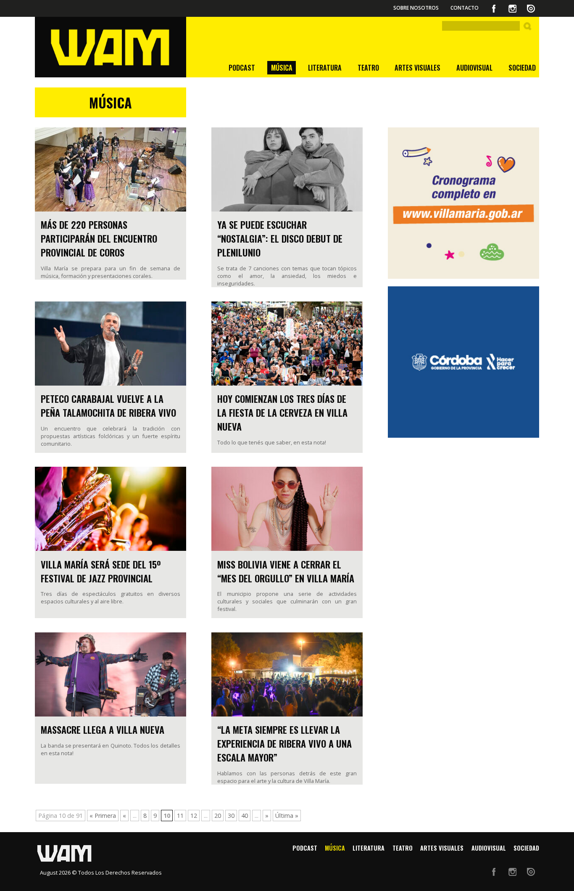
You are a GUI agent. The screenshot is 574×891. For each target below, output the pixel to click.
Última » (286, 816)
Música (281, 68)
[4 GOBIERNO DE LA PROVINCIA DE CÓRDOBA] (463, 362)
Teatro (368, 68)
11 (180, 816)
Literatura (325, 68)
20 (217, 816)
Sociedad (522, 68)
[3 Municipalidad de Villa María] (463, 203)
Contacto (464, 7)
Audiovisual (474, 68)
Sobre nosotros (416, 7)
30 (231, 816)
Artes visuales (417, 68)
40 (244, 816)
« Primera (103, 816)
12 (193, 816)
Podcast (242, 68)
